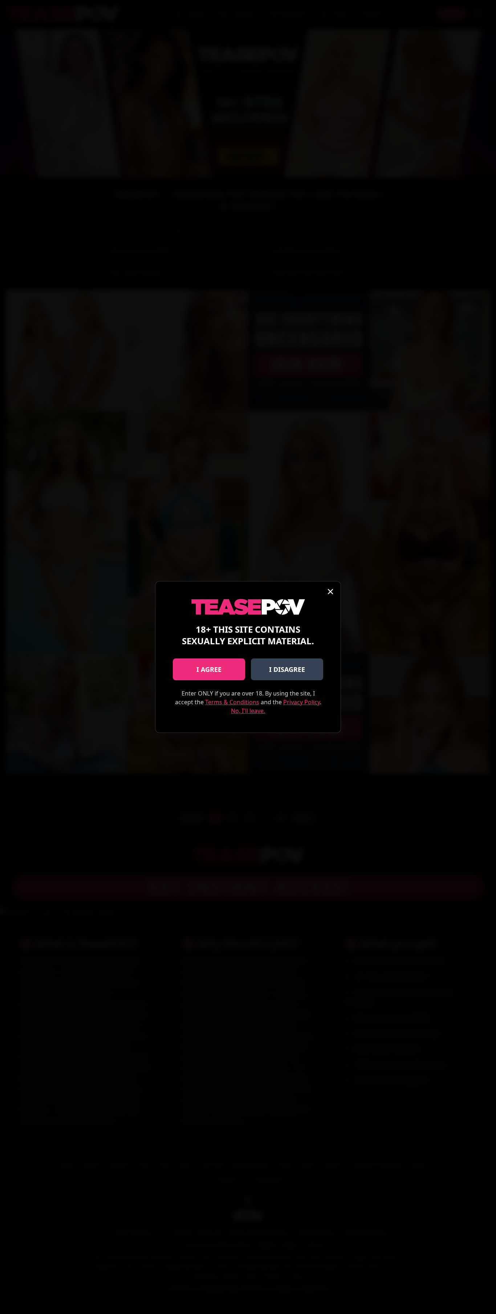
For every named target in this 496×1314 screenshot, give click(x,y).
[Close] (330, 591)
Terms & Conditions (232, 702)
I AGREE (208, 669)
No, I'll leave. (248, 711)
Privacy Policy (301, 702)
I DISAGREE (287, 669)
